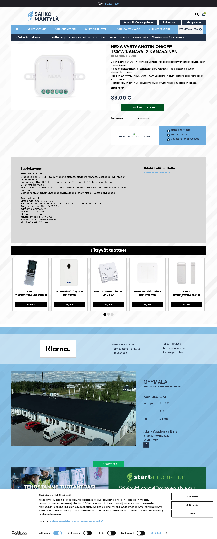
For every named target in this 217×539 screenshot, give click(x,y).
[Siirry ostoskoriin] (203, 14)
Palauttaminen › (172, 344)
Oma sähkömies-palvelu (138, 22)
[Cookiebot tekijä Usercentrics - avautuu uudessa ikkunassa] (19, 533)
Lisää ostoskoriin (143, 107)
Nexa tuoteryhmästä (158, 172)
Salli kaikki (192, 496)
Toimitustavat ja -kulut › (126, 349)
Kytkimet (101, 37)
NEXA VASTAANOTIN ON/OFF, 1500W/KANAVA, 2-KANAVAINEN (152, 37)
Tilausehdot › (120, 353)
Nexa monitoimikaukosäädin (31, 293)
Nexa (113, 37)
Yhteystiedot (194, 22)
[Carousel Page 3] (112, 314)
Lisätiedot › (117, 87)
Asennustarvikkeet (81, 37)
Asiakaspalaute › (173, 352)
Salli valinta (192, 505)
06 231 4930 (112, 4)
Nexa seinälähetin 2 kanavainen (147, 293)
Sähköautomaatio (128, 29)
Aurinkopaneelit (159, 29)
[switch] (87, 533)
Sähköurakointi (65, 29)
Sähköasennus (36, 29)
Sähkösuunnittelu (96, 29)
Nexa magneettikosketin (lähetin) (186, 293)
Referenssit (169, 22)
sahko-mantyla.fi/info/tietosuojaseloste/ (76, 521)
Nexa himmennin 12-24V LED (108, 293)
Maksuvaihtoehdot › (124, 344)
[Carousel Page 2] (108, 314)
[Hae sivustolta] (197, 14)
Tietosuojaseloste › (174, 348)
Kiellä (192, 513)
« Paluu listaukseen (28, 37)
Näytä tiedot (156, 533)
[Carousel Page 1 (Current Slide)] (104, 314)
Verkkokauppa (188, 29)
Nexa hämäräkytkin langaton (69, 293)
